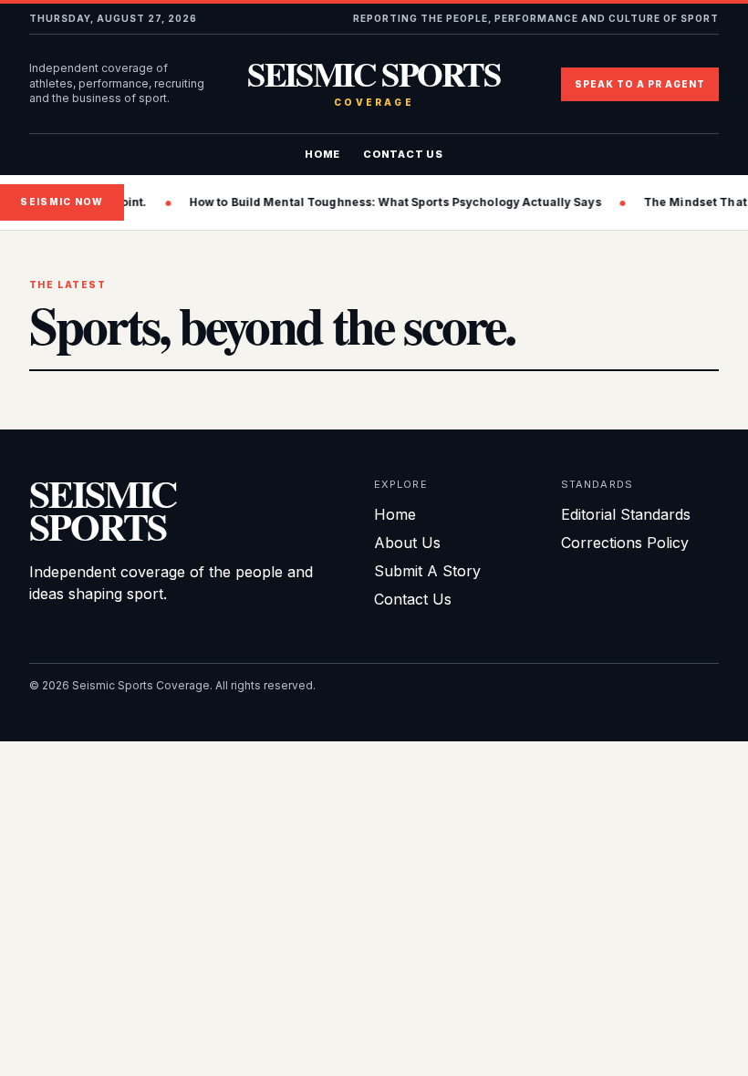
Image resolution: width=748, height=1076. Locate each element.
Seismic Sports (373, 84)
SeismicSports (102, 509)
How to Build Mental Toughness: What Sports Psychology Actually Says (384, 202)
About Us (407, 542)
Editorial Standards (626, 514)
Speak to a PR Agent (640, 83)
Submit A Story (427, 571)
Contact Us (403, 154)
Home (322, 154)
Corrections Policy (625, 542)
